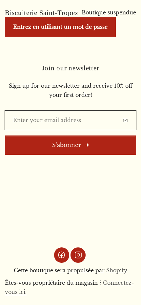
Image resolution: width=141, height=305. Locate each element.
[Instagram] (78, 254)
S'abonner (66, 145)
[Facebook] (61, 254)
